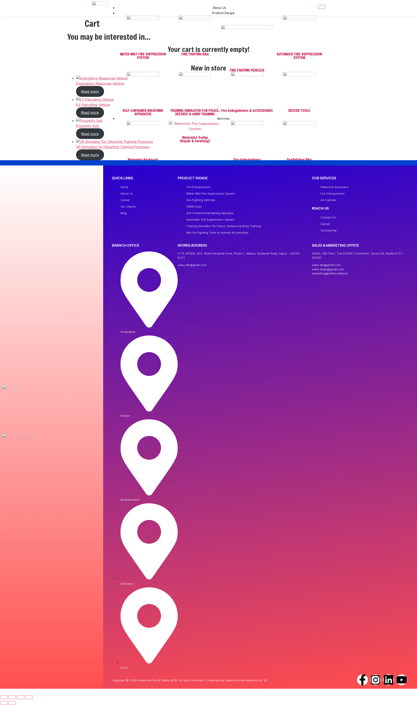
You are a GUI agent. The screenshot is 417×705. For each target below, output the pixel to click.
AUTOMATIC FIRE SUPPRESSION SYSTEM (299, 56)
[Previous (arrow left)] (3, 703)
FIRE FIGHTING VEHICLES (247, 70)
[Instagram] (375, 679)
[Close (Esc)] (29, 697)
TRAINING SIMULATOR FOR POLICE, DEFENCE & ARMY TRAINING (195, 112)
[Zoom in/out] (3, 697)
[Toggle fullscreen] (12, 697)
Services (223, 118)
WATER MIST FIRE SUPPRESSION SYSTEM (143, 56)
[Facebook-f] (362, 679)
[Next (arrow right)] (12, 703)
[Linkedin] (388, 679)
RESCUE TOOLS (299, 110)
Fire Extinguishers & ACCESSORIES (247, 110)
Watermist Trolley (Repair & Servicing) (195, 139)
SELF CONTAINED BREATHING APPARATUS (142, 112)
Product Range (223, 13)
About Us (219, 8)
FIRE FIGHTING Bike (195, 54)
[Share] (20, 697)
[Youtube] (401, 679)
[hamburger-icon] (321, 7)
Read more (90, 91)
